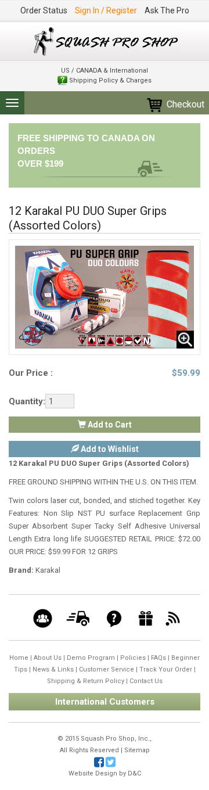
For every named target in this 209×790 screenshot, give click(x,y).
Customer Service (106, 669)
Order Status (43, 10)
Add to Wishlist (109, 449)
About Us (48, 658)
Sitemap (137, 750)
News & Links (53, 669)
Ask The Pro (167, 10)
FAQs (158, 658)
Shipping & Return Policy (85, 681)
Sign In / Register (106, 10)
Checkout (184, 104)
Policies (133, 658)
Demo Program (91, 658)
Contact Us (146, 681)
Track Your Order (165, 669)
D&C (134, 773)
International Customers (104, 701)
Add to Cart (109, 424)
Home (18, 658)
